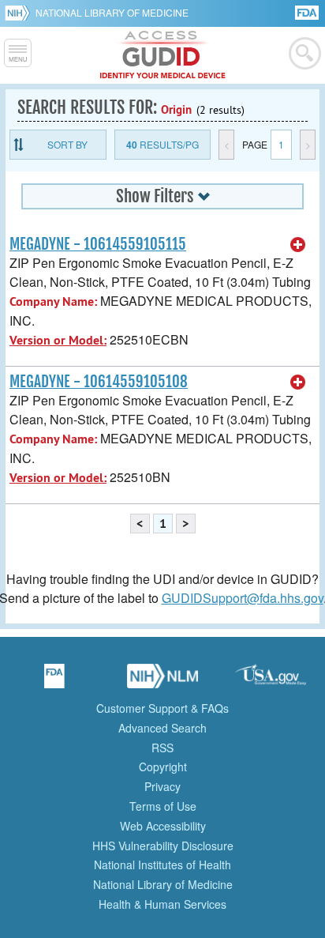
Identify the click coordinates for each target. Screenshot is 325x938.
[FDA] (308, 11)
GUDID (163, 55)
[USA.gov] (270, 681)
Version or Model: (57, 340)
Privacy (162, 786)
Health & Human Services (162, 904)
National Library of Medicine (112, 12)
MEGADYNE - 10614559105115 (97, 244)
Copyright (163, 766)
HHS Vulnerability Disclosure (162, 845)
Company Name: (53, 301)
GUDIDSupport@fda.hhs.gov (242, 598)
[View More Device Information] (298, 245)
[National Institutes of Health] (20, 13)
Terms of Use (162, 806)
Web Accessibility (163, 826)
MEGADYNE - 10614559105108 (98, 381)
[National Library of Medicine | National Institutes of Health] (162, 681)
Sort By (67, 144)
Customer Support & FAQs (162, 708)
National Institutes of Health (162, 864)
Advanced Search (162, 728)
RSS (162, 747)
